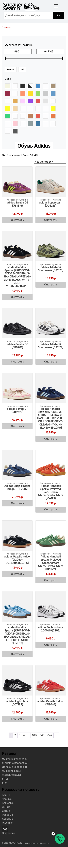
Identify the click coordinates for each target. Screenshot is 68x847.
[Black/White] (30, 86)
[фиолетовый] (46, 124)
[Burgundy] (8, 93)
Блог (5, 782)
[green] (38, 93)
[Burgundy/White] (15, 93)
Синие (6, 806)
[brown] (53, 86)
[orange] (15, 101)
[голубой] (46, 108)
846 (42, 735)
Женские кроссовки (15, 763)
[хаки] (8, 131)
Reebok (11, 69)
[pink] (23, 101)
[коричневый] (30, 116)
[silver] (46, 101)
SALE (5, 778)
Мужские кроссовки (14, 759)
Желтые (7, 822)
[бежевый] (15, 108)
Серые (6, 810)
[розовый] (15, 124)
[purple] (30, 101)
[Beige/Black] (15, 86)
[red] (38, 101)
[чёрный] (15, 131)
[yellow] (8, 108)
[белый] (23, 108)
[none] (8, 101)
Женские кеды (11, 774)
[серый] (30, 124)
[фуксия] (53, 124)
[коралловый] (23, 116)
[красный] (38, 116)
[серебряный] (23, 124)
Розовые (7, 814)
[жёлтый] (53, 108)
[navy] (53, 93)
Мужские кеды (11, 770)
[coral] (23, 93)
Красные (7, 818)
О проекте (8, 833)
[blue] (38, 86)
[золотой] (15, 116)
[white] (53, 101)
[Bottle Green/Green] (46, 86)
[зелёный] (8, 116)
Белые (6, 795)
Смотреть (17, 220)
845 (34, 735)
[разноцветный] (8, 124)
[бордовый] (38, 108)
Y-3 (22, 69)
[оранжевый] (53, 116)
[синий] (38, 124)
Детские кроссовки (14, 766)
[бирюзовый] (30, 108)
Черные (7, 799)
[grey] (46, 93)
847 (49, 735)
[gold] (30, 93)
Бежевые (8, 803)
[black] (23, 86)
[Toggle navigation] (56, 5)
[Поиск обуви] (58, 15)
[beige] (8, 86)
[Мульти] (46, 116)
